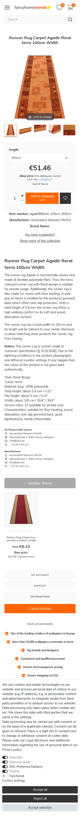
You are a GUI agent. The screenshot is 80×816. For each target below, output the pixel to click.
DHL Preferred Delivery (25, 767)
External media (19, 762)
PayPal (14, 771)
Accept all (40, 790)
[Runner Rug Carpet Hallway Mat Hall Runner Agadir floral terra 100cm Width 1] (10, 132)
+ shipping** (45, 179)
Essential (15, 757)
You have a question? (40, 235)
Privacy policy (11, 750)
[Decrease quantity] (22, 200)
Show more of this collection (40, 241)
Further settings (13, 781)
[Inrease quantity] (22, 195)
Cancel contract (40, 609)
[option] (21, 526)
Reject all (40, 799)
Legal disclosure (37, 740)
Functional (16, 776)
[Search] (70, 19)
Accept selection (40, 808)
